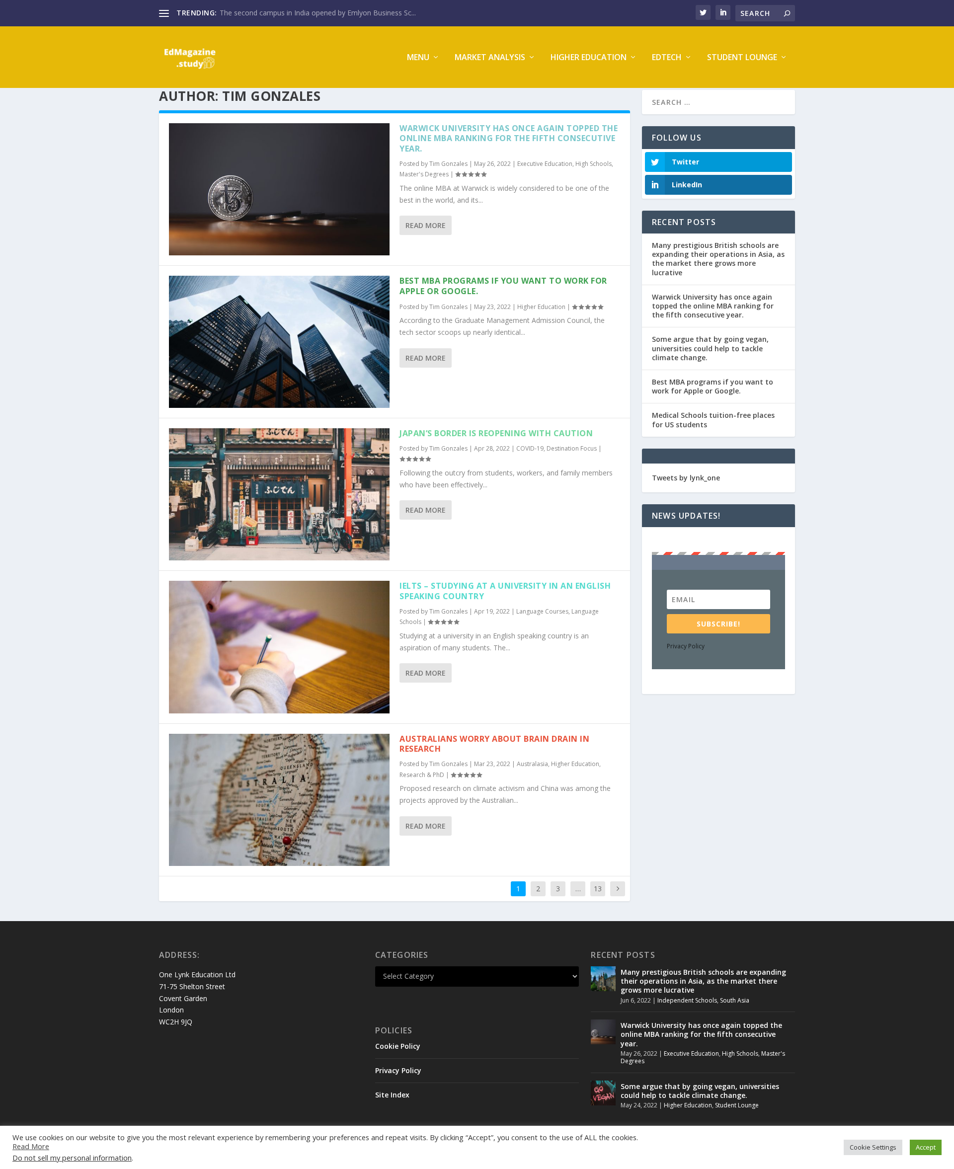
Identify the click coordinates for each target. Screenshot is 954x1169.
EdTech (667, 58)
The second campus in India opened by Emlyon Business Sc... (318, 12)
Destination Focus (572, 448)
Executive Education (544, 163)
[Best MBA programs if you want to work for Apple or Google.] (279, 342)
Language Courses (542, 611)
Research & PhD (421, 775)
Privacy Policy (686, 646)
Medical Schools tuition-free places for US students (713, 419)
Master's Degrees (424, 174)
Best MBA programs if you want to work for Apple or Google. (503, 286)
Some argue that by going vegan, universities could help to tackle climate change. (710, 348)
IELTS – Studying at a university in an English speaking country (505, 591)
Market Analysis (490, 58)
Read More (425, 225)
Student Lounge (742, 58)
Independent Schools (687, 1000)
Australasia (532, 764)
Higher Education (589, 58)
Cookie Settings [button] (873, 1147)
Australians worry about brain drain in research (494, 744)
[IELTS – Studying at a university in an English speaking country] (279, 647)
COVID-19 (530, 448)
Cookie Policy (397, 1046)
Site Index (392, 1094)
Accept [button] (926, 1147)
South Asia (734, 1000)
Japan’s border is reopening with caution (496, 433)
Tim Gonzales (448, 163)
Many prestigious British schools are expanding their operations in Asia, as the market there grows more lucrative (718, 258)
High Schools (593, 163)
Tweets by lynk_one (686, 477)
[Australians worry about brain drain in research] (279, 800)
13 (598, 888)
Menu (418, 58)
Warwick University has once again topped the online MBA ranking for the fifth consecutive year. (508, 139)
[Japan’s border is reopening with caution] (279, 494)
